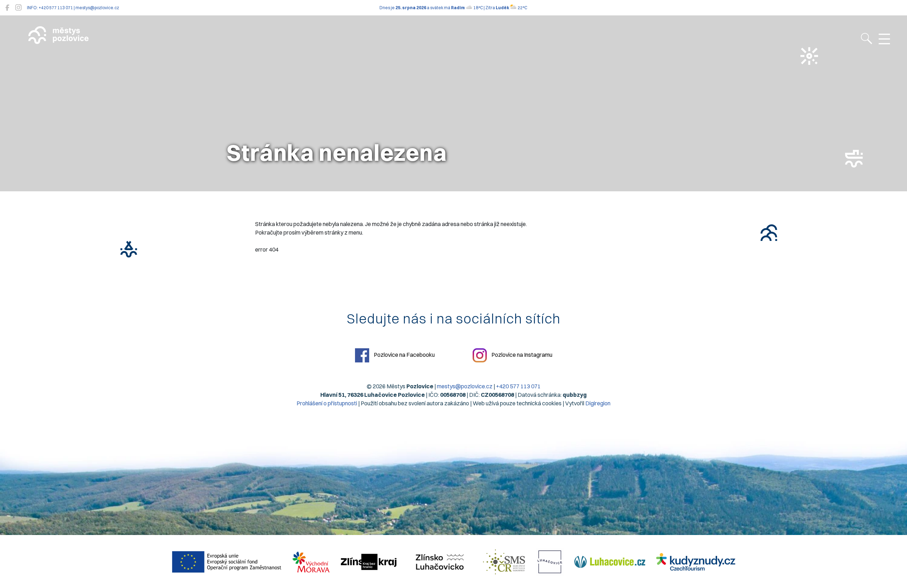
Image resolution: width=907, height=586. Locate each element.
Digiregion (597, 403)
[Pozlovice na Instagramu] (18, 7)
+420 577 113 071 (518, 386)
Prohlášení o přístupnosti (327, 403)
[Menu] (884, 39)
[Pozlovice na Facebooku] (7, 7)
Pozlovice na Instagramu (521, 354)
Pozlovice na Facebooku (404, 354)
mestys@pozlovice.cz (464, 386)
